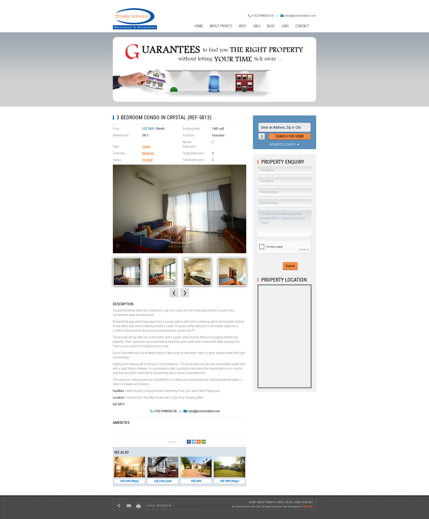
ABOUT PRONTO (221, 26)
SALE (257, 26)
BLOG (270, 26)
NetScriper (307, 506)
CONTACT (302, 26)
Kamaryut (148, 153)
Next (184, 292)
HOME (199, 26)
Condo (146, 146)
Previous (174, 292)
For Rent (147, 160)
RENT (242, 26)
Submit (290, 266)
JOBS (285, 26)
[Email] (204, 442)
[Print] (199, 442)
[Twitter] (194, 442)
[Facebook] (189, 442)
